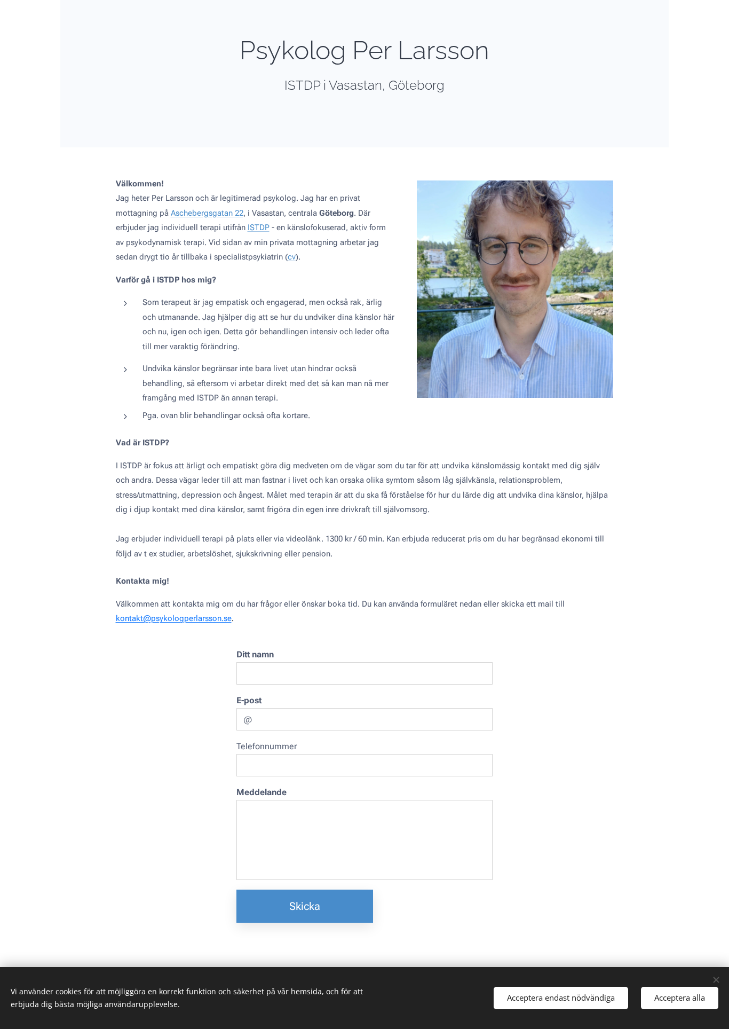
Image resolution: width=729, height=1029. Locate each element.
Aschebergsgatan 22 (207, 213)
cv (292, 257)
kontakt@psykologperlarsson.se (174, 618)
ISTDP (259, 227)
